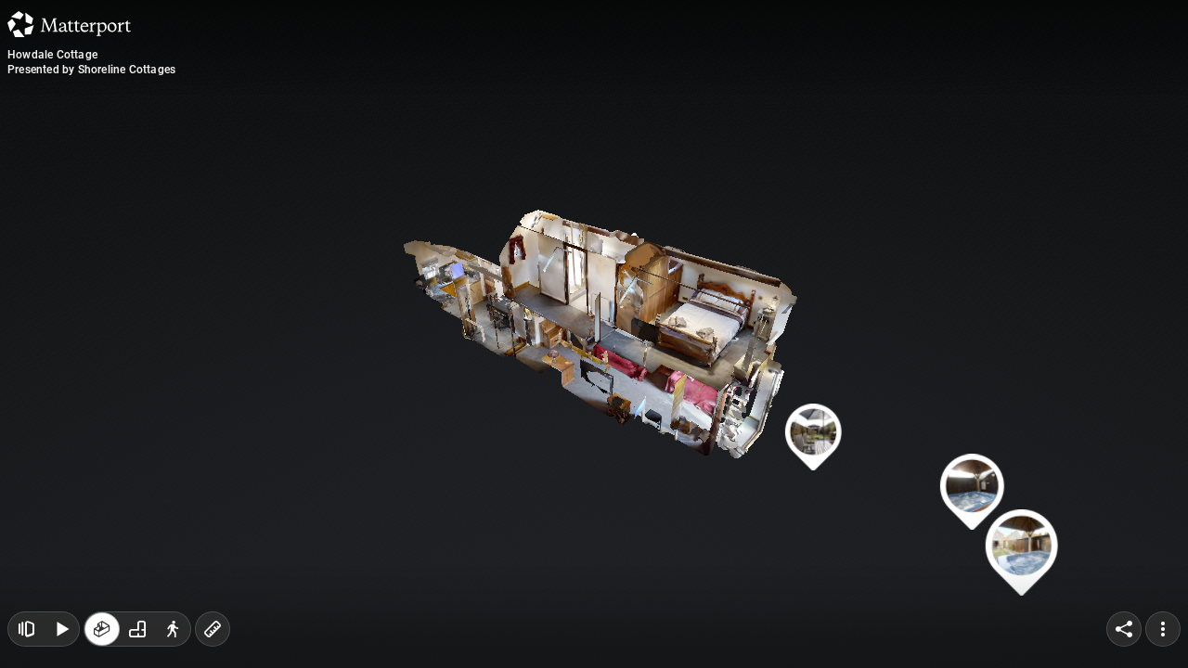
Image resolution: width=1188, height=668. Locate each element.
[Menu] (1163, 629)
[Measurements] (212, 629)
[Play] (61, 629)
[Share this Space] (1124, 629)
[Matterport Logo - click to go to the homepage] (69, 24)
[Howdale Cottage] (594, 334)
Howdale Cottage (52, 54)
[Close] (820, 160)
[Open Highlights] (26, 629)
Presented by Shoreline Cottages (91, 69)
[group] (137, 629)
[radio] (102, 629)
